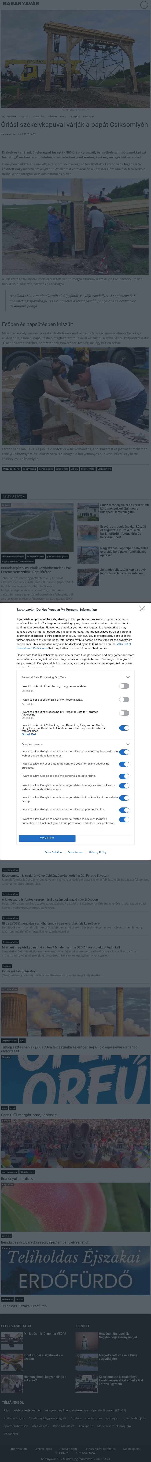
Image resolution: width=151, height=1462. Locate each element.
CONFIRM (47, 838)
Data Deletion (53, 852)
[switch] (124, 686)
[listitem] (75, 677)
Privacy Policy (97, 852)
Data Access (75, 852)
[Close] (143, 610)
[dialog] (75, 731)
